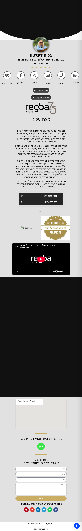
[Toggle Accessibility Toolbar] (77, 526)
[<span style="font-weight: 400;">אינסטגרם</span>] (34, 75)
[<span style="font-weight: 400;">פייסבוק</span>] (21, 75)
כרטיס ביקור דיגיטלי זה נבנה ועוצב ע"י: (41, 523)
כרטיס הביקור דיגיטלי (41, 529)
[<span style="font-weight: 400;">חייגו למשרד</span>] (7, 75)
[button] (55, 509)
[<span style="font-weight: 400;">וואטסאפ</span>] (75, 75)
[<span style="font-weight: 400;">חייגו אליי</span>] (61, 75)
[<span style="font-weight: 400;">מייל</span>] (48, 75)
